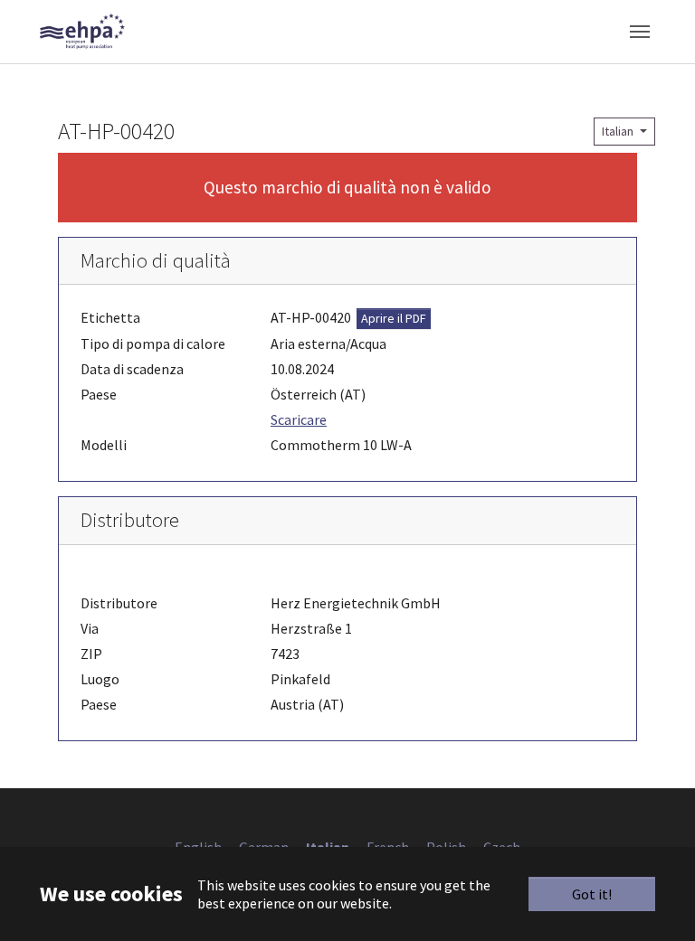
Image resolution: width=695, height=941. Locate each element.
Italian (619, 131)
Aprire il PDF (393, 318)
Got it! (592, 894)
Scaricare (299, 419)
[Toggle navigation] (639, 31)
